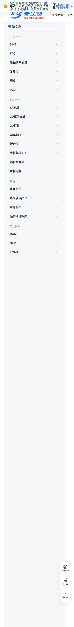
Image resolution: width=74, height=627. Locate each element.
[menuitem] (33, 44)
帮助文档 (14, 26)
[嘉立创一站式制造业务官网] (27, 14)
